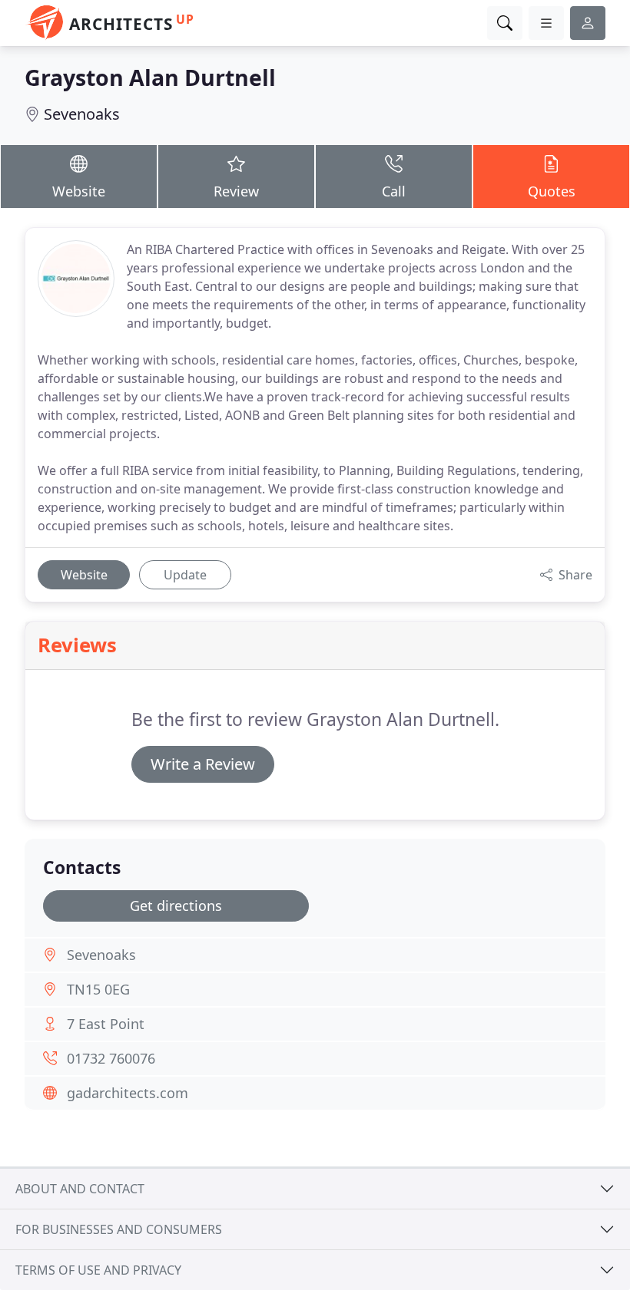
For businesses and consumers (118, 1229)
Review (236, 191)
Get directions (176, 905)
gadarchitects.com (127, 1093)
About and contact (79, 1188)
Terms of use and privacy (98, 1270)
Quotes (551, 191)
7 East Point (105, 1024)
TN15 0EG (98, 989)
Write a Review (203, 764)
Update (185, 574)
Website (78, 191)
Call (394, 191)
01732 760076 (111, 1058)
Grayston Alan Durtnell (150, 77)
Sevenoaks (82, 114)
